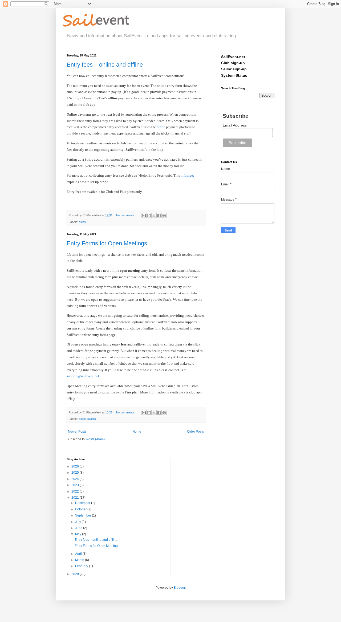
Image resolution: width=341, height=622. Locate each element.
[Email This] (144, 215)
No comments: (126, 215)
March (80, 560)
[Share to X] (154, 215)
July (78, 522)
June (79, 528)
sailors (91, 418)
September (83, 515)
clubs (82, 221)
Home (136, 431)
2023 (75, 485)
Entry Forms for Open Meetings (107, 243)
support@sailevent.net (83, 376)
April (79, 554)
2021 (75, 497)
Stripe (161, 127)
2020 (75, 574)
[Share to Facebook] (159, 215)
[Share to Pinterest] (164, 215)
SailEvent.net (233, 57)
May (78, 534)
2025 (75, 472)
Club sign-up (233, 63)
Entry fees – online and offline (105, 64)
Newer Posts (77, 431)
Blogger (179, 588)
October (81, 509)
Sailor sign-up (234, 69)
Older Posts (195, 431)
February (82, 566)
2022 (75, 491)
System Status (234, 75)
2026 (75, 466)
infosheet (187, 175)
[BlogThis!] (149, 215)
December (83, 503)
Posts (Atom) (95, 439)
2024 (75, 479)
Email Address (235, 125)
